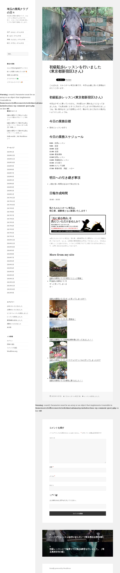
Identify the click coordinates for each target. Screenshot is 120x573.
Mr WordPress (22, 136)
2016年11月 (11, 243)
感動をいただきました (14, 324)
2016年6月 (10, 261)
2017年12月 (11, 198)
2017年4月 (10, 226)
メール (52, 476)
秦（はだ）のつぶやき (14, 36)
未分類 (9, 327)
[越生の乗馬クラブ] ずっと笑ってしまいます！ (67, 298)
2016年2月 (10, 275)
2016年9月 (10, 250)
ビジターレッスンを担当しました (17, 313)
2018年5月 (10, 180)
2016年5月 (10, 265)
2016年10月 (11, 247)
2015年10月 (11, 289)
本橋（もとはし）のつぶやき (16, 39)
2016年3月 (10, 272)
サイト (51, 485)
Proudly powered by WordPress (60, 568)
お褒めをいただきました (14, 310)
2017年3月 (10, 229)
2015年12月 (11, 282)
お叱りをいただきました (14, 306)
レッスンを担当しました (14, 317)
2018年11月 (11, 159)
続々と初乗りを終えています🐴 (17, 71)
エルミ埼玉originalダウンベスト (17, 68)
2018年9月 (10, 166)
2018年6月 (10, 177)
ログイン (10, 341)
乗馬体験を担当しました (14, 320)
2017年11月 (11, 201)
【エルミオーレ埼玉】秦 (73, 396)
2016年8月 (10, 254)
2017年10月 (11, 205)
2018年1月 (10, 194)
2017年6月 (10, 219)
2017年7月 (10, 215)
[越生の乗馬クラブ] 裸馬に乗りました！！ (66, 380)
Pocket (68, 79)
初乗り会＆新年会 (12, 75)
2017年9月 (10, 208)
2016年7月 (10, 257)
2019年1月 (10, 152)
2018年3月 (10, 187)
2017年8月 (10, 212)
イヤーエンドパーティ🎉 (15, 82)
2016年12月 (11, 240)
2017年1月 (10, 236)
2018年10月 (11, 162)
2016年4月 (10, 268)
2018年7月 (10, 173)
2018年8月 (10, 169)
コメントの (12, 348)
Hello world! (11, 136)
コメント (52, 438)
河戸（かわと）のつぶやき (15, 32)
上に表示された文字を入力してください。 (63, 500)
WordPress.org (12, 351)
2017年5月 (10, 222)
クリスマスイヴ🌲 (13, 79)
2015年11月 (11, 286)
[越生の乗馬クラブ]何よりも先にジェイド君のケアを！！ (17, 116)
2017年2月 (10, 233)
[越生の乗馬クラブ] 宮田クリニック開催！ (66, 278)
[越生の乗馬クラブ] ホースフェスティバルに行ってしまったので (75, 360)
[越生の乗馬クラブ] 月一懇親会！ (62, 319)
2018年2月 (10, 191)
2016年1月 (10, 279)
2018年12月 (11, 155)
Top (114, 567)
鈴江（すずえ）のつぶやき (15, 43)
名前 (51, 467)
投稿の (10, 344)
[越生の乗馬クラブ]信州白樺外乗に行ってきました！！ (71, 339)
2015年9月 (10, 293)
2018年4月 (10, 184)
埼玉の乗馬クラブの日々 (17, 10)
